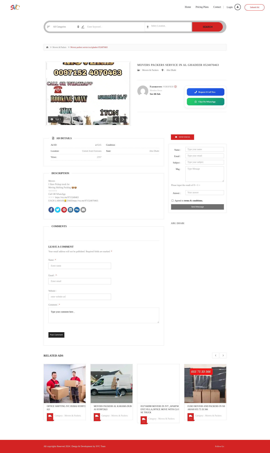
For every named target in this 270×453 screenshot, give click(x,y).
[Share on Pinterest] (64, 210)
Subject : (177, 163)
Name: (52, 260)
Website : (52, 291)
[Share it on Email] (83, 210)
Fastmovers (156, 87)
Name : (177, 150)
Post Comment (56, 335)
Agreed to (189, 200)
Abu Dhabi (171, 70)
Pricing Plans (202, 7)
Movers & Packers (59, 47)
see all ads (155, 94)
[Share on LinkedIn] (70, 210)
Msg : (178, 169)
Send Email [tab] (184, 137)
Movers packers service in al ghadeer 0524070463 (178, 64)
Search (207, 26)
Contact (217, 7)
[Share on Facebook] (51, 210)
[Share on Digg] (77, 210)
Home (188, 7)
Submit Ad (254, 7)
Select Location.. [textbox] (158, 26)
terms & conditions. (193, 200)
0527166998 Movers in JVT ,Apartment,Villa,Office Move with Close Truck (160, 409)
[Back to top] (260, 433)
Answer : (177, 193)
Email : (52, 275)
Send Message (197, 207)
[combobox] (168, 27)
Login (230, 7)
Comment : (54, 305)
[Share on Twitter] (57, 210)
